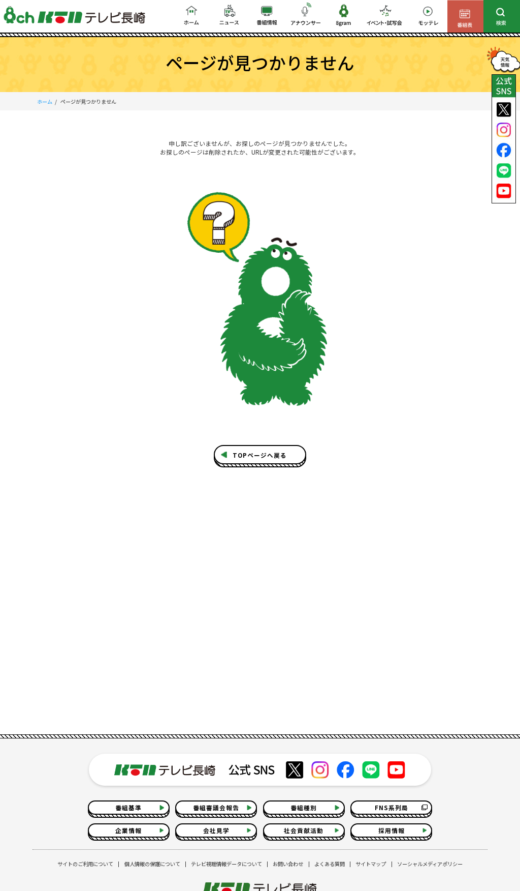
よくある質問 (329, 864)
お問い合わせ (288, 864)
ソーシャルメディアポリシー (430, 864)
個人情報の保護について (152, 864)
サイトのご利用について (85, 864)
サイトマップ (370, 864)
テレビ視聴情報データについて (226, 864)
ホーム (44, 101)
